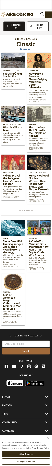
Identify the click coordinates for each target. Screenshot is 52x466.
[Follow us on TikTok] (22, 366)
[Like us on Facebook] (6, 366)
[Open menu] (48, 14)
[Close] (48, 438)
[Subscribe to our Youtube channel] (14, 366)
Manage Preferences (26, 461)
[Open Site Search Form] (42, 14)
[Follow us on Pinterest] (36, 366)
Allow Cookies (26, 454)
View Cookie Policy (41, 448)
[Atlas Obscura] (17, 14)
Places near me (16, 26)
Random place (39, 26)
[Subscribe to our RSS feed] (43, 366)
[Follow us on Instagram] (29, 366)
